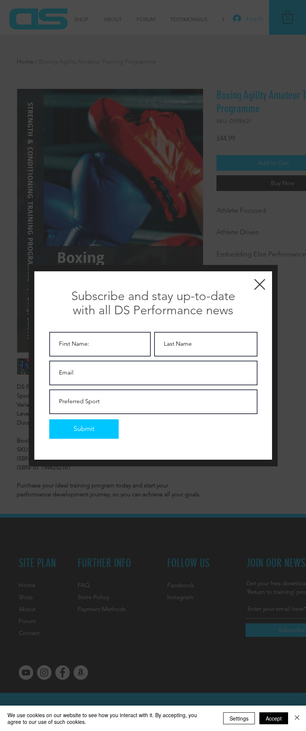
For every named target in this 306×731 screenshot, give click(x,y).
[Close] (297, 718)
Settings (239, 718)
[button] (259, 284)
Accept (274, 718)
